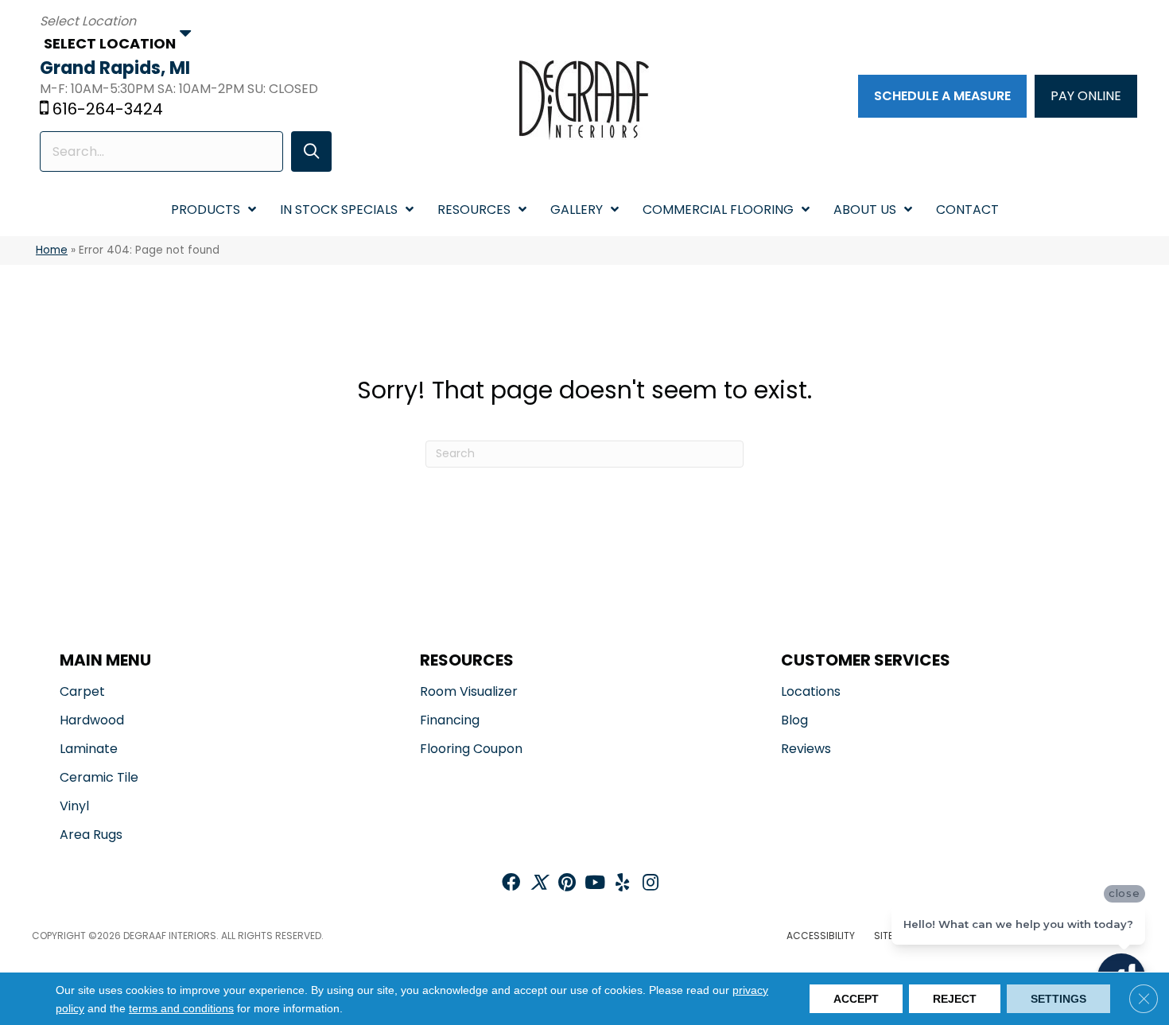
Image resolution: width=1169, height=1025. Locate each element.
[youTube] (594, 884)
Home (52, 250)
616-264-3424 (107, 109)
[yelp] (622, 884)
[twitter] (539, 884)
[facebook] (511, 884)
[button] (311, 151)
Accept (856, 998)
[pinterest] (567, 884)
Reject (955, 998)
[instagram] (650, 884)
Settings (1058, 998)
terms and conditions (181, 1008)
